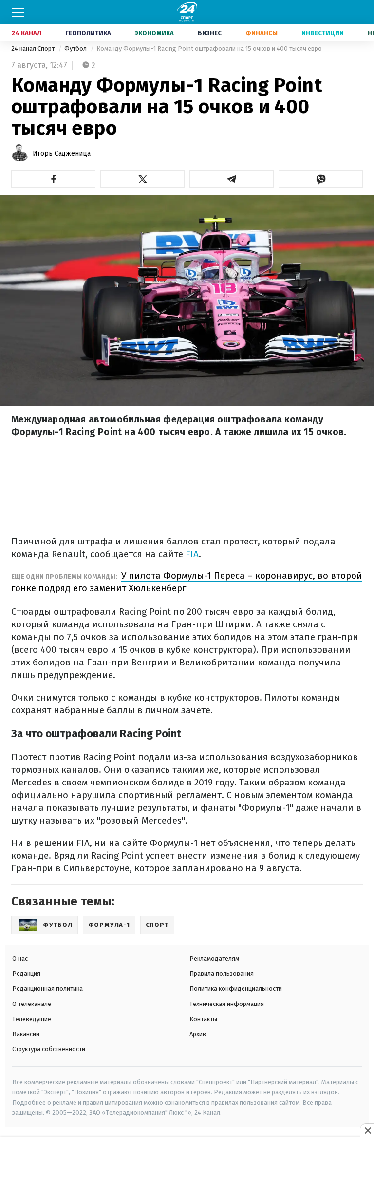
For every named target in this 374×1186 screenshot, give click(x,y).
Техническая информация (226, 1003)
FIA (191, 554)
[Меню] (18, 12)
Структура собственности (48, 1049)
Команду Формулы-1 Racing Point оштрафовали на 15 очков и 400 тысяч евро (209, 48)
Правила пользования (221, 973)
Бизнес (210, 33)
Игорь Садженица (62, 153)
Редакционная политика (47, 988)
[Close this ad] (367, 1130)
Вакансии (25, 1034)
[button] (53, 179)
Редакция (26, 973)
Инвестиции (322, 33)
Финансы (261, 33)
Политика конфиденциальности (235, 988)
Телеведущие (31, 1019)
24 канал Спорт (33, 48)
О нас (20, 958)
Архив (197, 1034)
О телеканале (31, 1003)
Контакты (203, 1019)
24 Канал (26, 33)
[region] (187, 1162)
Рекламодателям (214, 958)
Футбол (76, 48)
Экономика (154, 33)
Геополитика (88, 33)
